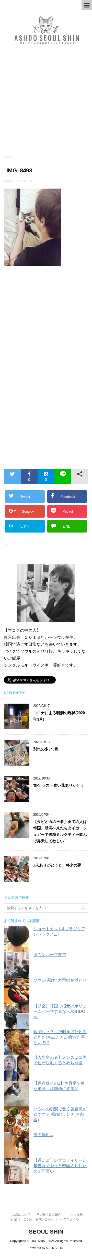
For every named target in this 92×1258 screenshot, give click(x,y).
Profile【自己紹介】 (50, 1214)
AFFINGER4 (54, 1248)
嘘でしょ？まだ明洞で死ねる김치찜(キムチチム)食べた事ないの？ (60, 1037)
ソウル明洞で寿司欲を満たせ (60, 980)
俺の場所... (43, 1134)
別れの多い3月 (45, 749)
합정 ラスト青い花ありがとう (58, 785)
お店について (21, 1214)
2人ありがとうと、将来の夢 (57, 865)
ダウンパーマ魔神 (49, 954)
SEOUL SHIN (46, 1231)
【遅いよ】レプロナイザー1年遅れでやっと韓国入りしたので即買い (60, 1165)
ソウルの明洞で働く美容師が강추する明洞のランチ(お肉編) (60, 1114)
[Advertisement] (46, 103)
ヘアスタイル (69, 1219)
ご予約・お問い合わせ (38, 1219)
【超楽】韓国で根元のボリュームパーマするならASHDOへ (60, 1011)
